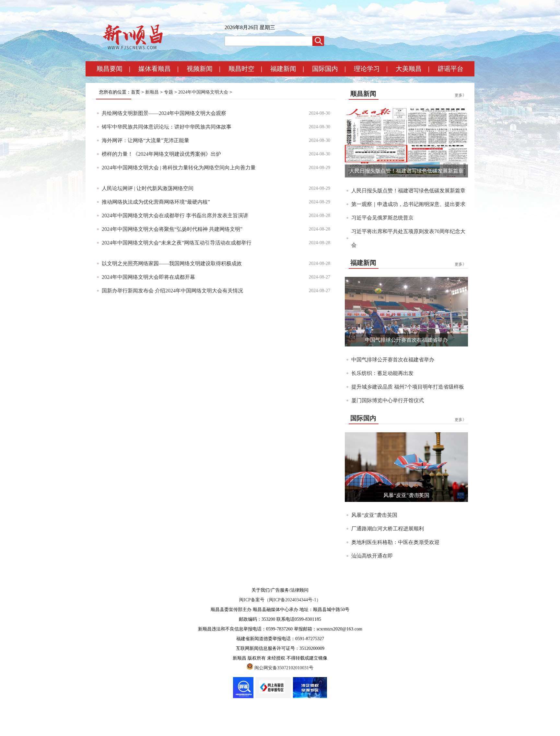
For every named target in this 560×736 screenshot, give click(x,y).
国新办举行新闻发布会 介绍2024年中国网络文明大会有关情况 (172, 290)
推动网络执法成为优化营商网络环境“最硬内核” (156, 202)
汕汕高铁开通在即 (372, 556)
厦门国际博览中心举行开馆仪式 (387, 400)
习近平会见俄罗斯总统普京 (382, 218)
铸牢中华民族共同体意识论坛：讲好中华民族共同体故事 (166, 127)
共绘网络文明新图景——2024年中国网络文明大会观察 (164, 113)
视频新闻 (200, 68)
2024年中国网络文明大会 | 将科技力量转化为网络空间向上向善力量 (179, 167)
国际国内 (325, 68)
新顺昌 (152, 92)
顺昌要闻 (109, 68)
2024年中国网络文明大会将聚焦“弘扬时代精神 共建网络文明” (172, 229)
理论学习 (367, 68)
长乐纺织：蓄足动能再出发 (382, 373)
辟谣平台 (450, 68)
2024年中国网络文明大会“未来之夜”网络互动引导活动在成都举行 (176, 242)
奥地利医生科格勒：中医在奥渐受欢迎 (395, 542)
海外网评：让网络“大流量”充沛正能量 (145, 140)
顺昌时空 (241, 68)
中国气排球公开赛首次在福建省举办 (406, 340)
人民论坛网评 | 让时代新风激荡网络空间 (147, 188)
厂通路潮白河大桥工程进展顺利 (387, 528)
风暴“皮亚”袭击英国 (406, 495)
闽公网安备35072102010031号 (283, 667)
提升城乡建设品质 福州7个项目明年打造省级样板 (407, 387)
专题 (168, 92)
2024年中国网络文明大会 (203, 92)
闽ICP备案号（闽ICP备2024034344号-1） (280, 599)
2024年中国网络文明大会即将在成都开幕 (148, 277)
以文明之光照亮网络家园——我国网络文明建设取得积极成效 (172, 263)
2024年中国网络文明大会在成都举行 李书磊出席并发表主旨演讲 (175, 215)
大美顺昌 (409, 68)
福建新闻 (283, 68)
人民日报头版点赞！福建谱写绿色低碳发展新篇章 (406, 171)
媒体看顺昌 (154, 68)
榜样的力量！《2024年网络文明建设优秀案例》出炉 (161, 154)
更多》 (460, 95)
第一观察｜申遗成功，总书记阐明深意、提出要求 (408, 204)
